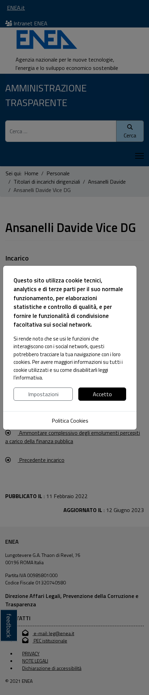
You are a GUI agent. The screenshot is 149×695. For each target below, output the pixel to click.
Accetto (102, 394)
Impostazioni (43, 394)
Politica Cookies (70, 420)
